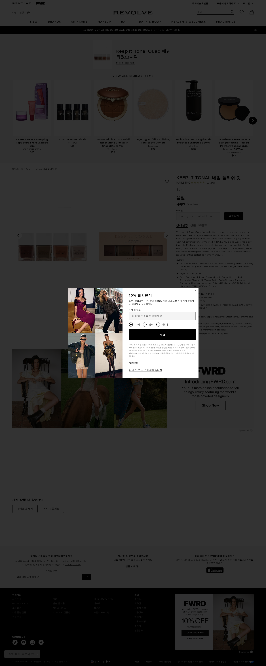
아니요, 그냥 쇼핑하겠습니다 (145, 370)
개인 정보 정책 (135, 353)
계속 (163, 334)
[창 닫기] (196, 291)
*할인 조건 (133, 363)
